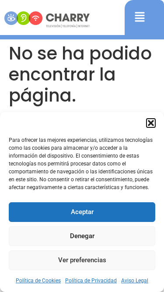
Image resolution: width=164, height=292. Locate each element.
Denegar (82, 236)
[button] (151, 123)
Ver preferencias (82, 260)
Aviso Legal (134, 281)
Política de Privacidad (91, 281)
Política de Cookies (38, 281)
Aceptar (82, 212)
